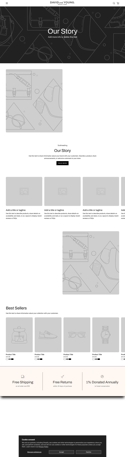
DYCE (31, 424)
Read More (62, 163)
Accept (61, 452)
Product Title (10, 354)
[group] (62, 198)
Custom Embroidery (36, 430)
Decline (88, 452)
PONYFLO (32, 427)
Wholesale (32, 420)
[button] (114, 3)
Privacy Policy (43, 447)
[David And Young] (62, 3)
